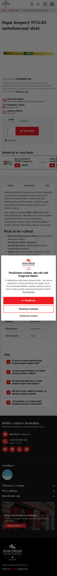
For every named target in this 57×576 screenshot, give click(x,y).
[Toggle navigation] (38, 4)
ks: (8, 129)
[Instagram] (27, 449)
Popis (10, 185)
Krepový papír (14, 11)
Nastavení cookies (28, 315)
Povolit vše (30, 300)
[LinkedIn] (12, 449)
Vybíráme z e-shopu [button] (13, 485)
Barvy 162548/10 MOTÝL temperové (24, 160)
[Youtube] (19, 449)
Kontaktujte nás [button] (11, 495)
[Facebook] (5, 449)
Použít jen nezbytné (28, 309)
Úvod (4, 11)
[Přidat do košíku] (17, 165)
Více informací (28, 292)
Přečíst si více (21, 91)
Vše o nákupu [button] (9, 490)
